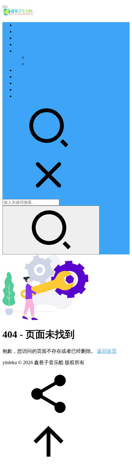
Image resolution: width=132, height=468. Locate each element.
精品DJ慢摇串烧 (32, 96)
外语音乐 (24, 70)
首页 (20, 25)
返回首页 (107, 351)
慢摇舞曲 (24, 83)
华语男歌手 (27, 31)
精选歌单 (37, 63)
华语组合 (24, 44)
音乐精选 (24, 50)
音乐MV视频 (28, 89)
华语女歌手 (27, 38)
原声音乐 (24, 76)
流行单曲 (37, 57)
